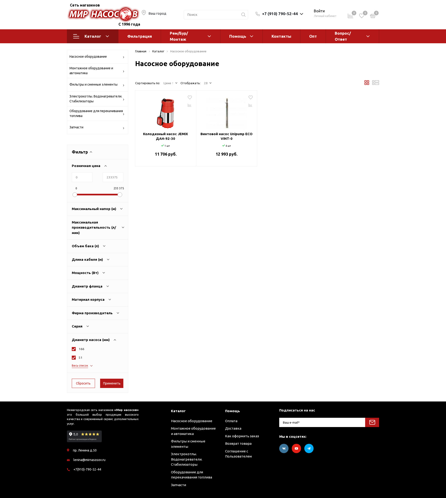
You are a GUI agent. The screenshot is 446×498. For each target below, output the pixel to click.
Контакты (281, 36)
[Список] (375, 84)
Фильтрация (139, 36)
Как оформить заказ (242, 436)
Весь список (80, 365)
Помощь (237, 36)
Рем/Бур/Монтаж (179, 36)
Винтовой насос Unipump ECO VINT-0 (226, 136)
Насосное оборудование (88, 56)
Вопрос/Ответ (343, 36)
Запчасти (76, 127)
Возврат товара (238, 443)
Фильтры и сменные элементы (93, 84)
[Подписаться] (372, 422)
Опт (313, 36)
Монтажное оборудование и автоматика (91, 70)
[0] (373, 16)
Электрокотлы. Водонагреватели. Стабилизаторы (95, 98)
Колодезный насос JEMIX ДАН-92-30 (165, 136)
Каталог (93, 36)
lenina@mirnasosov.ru (89, 460)
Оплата (231, 421)
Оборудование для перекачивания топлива (96, 113)
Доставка (233, 428)
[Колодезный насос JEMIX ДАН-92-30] (165, 111)
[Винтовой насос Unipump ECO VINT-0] (226, 111)
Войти (319, 11)
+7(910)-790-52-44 (87, 469)
